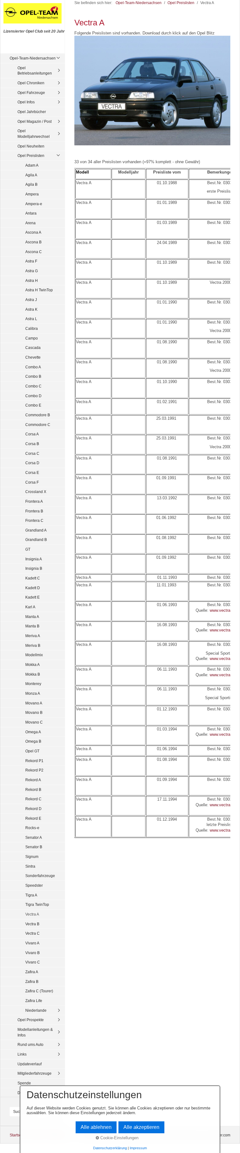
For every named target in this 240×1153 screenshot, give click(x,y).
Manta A (32, 617)
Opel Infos (26, 102)
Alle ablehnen (96, 1127)
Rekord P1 (34, 761)
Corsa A (32, 434)
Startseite (18, 1135)
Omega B (33, 741)
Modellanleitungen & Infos (35, 1032)
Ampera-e (33, 204)
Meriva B (32, 645)
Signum (31, 856)
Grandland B (36, 540)
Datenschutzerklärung (110, 1148)
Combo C (33, 386)
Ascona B (33, 242)
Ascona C (33, 252)
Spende (24, 1083)
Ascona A (33, 232)
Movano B (33, 712)
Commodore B (37, 415)
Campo (31, 338)
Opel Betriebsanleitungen (35, 70)
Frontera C (34, 520)
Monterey (33, 684)
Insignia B (33, 568)
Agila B (31, 184)
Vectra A (32, 914)
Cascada (33, 347)
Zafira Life (33, 1001)
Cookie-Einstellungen (118, 1137)
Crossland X (35, 492)
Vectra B (32, 924)
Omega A (33, 732)
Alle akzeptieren (141, 1127)
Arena (30, 223)
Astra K (31, 309)
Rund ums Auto (30, 1044)
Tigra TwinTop (37, 904)
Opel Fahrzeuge (31, 93)
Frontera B (34, 511)
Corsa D (32, 463)
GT (27, 549)
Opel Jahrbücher (32, 112)
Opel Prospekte (31, 1020)
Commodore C (37, 425)
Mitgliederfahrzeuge (35, 1073)
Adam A (31, 165)
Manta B (32, 626)
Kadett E (32, 597)
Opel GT (32, 751)
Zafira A (31, 972)
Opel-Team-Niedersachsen (33, 58)
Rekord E (33, 818)
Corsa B (32, 444)
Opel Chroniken (31, 83)
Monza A (32, 693)
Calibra (31, 328)
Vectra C (32, 933)
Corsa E (32, 472)
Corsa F (32, 482)
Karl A (30, 607)
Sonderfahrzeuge (40, 876)
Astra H (31, 280)
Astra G (31, 271)
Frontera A (34, 501)
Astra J (31, 300)
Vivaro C (32, 962)
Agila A (31, 175)
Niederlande (36, 1010)
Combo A (33, 367)
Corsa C (32, 453)
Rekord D (33, 809)
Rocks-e (32, 828)
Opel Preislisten (31, 155)
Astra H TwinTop (39, 290)
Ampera (32, 194)
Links (22, 1054)
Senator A (33, 837)
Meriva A (32, 636)
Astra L (31, 319)
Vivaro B (32, 953)
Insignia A (33, 559)
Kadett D (32, 588)
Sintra (30, 866)
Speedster (34, 885)
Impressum (138, 1148)
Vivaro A (32, 943)
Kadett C (32, 578)
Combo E (33, 405)
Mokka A (32, 664)
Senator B (33, 847)
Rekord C (33, 799)
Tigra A (31, 895)
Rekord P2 (34, 770)
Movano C (34, 722)
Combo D (33, 396)
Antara (31, 213)
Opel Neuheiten (31, 146)
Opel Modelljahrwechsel (34, 133)
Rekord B (33, 789)
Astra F (31, 261)
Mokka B (32, 674)
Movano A (33, 703)
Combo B (33, 376)
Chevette (33, 357)
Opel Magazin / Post (35, 121)
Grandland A (36, 530)
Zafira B (31, 981)
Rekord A (33, 780)
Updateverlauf (30, 1064)
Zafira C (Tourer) (39, 991)
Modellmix (34, 655)
